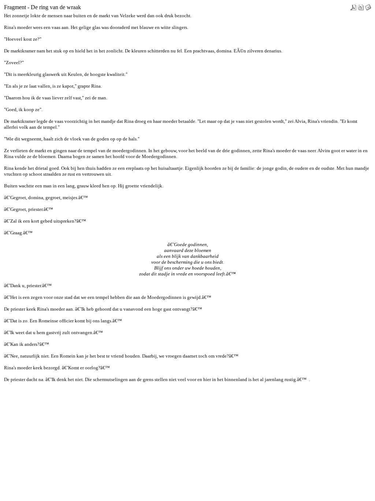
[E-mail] (368, 5)
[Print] (361, 5)
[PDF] (353, 5)
